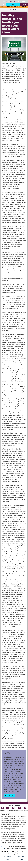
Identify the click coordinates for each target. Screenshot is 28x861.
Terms (21, 859)
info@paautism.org (9, 1)
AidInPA (19, 6)
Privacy (7, 859)
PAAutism (13, 6)
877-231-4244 (21, 1)
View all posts (9, 796)
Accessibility (7, 856)
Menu (24, 4)
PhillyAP (24, 6)
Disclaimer (21, 856)
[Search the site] (3, 4)
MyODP (8, 6)
